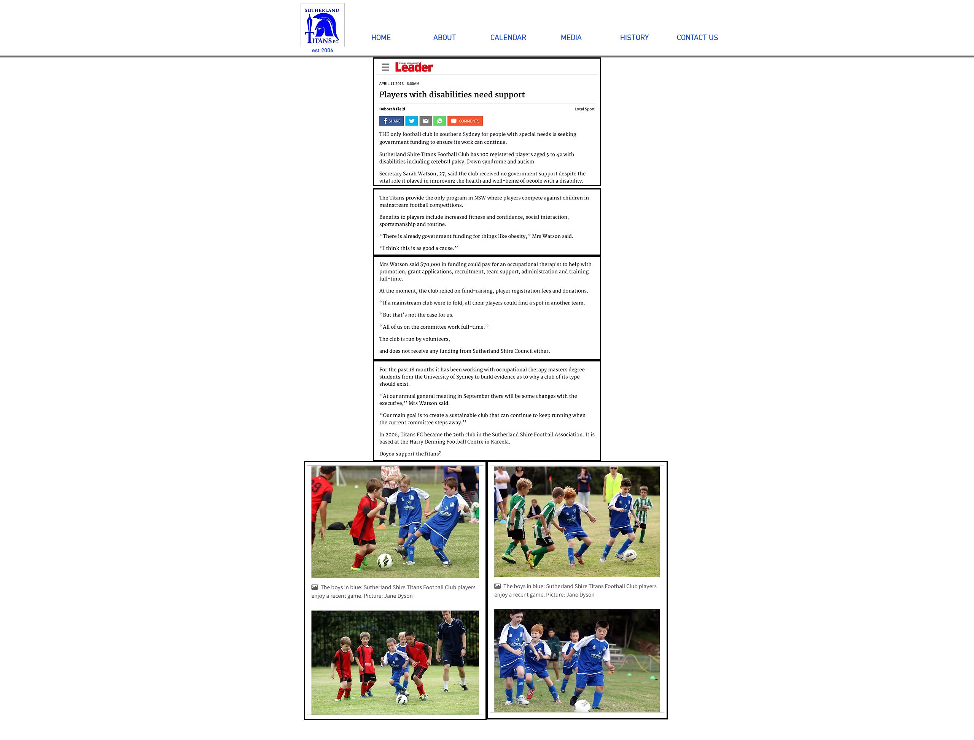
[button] (444, 38)
